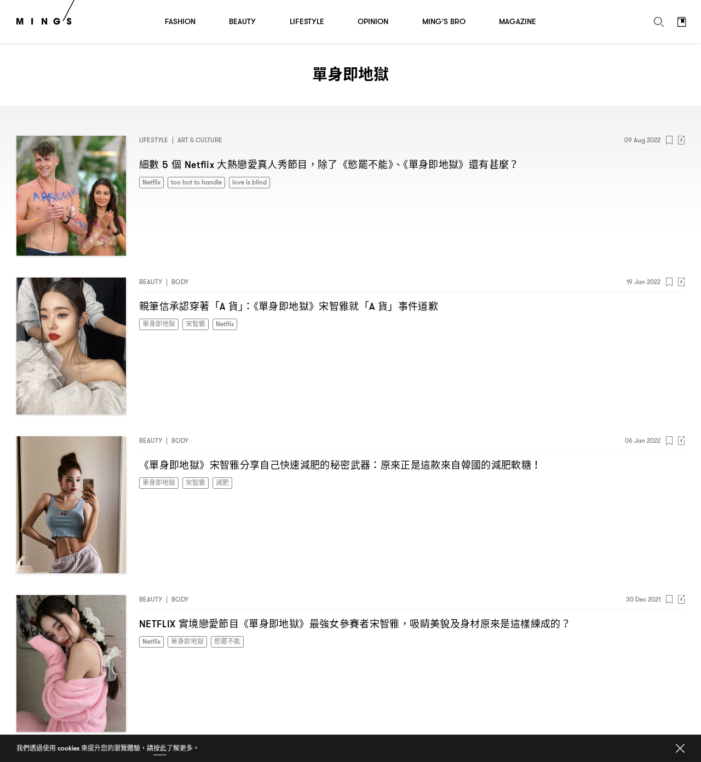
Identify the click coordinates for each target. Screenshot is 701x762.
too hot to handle (196, 182)
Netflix (151, 182)
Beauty (150, 281)
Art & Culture (199, 140)
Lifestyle (153, 140)
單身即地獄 (158, 323)
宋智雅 (195, 323)
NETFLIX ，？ (355, 623)
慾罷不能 (227, 641)
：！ (340, 465)
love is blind (249, 182)
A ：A (288, 306)
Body (179, 281)
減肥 (222, 482)
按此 (159, 748)
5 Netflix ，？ (329, 164)
